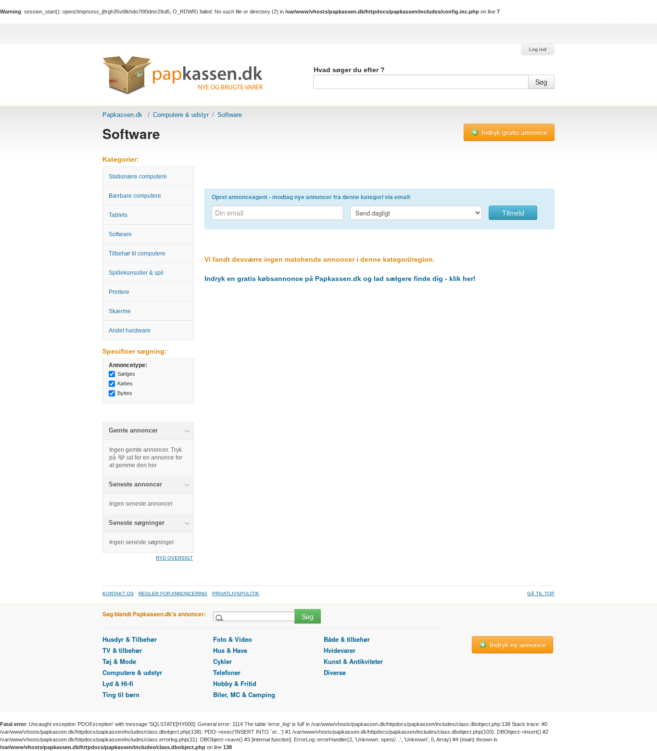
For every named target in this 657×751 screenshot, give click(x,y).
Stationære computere (138, 176)
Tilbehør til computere (137, 253)
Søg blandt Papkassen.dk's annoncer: (154, 614)
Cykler (222, 661)
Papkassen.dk (122, 114)
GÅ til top (541, 593)
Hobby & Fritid (234, 683)
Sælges (126, 374)
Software (120, 234)
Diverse (335, 672)
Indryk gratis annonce (513, 132)
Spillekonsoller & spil (136, 272)
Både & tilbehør (347, 639)
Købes (125, 383)
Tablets (118, 215)
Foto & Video (232, 639)
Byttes (124, 393)
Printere (119, 292)
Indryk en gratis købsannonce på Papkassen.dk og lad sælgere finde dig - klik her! (340, 278)
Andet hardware (130, 330)
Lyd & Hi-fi (117, 683)
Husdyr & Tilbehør (129, 639)
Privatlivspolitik (235, 593)
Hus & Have (230, 650)
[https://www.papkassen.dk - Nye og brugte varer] (182, 79)
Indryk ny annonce (517, 645)
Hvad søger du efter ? (349, 70)
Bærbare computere (135, 195)
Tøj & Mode (119, 661)
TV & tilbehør (122, 650)
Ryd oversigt (174, 557)
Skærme (120, 311)
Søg (541, 82)
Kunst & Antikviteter (353, 661)
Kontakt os (118, 593)
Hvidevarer (339, 650)
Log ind (537, 49)
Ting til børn (120, 694)
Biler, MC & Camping (244, 694)
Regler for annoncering (173, 593)
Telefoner (226, 672)
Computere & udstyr (181, 114)
